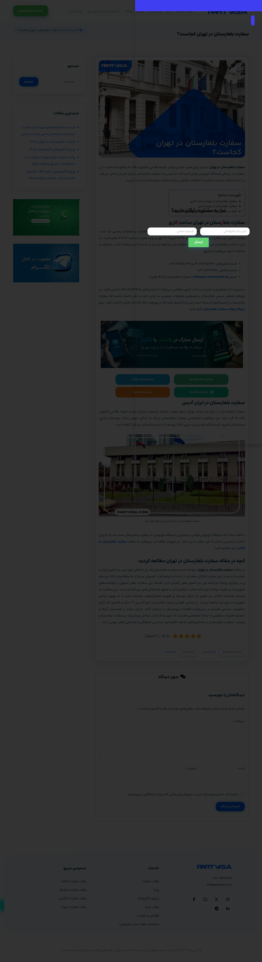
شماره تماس (187, 222)
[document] (131, 481)
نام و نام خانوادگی (237, 222)
